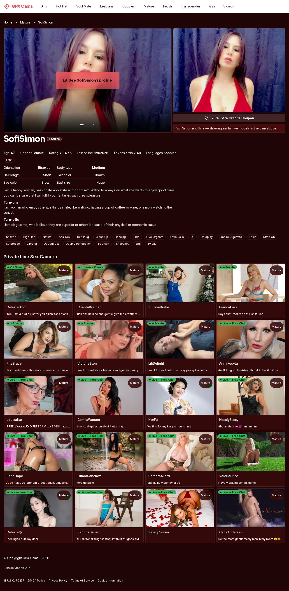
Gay (212, 6)
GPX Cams (19, 6)
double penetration (78, 243)
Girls (44, 6)
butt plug (83, 237)
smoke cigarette (230, 237)
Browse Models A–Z (17, 568)
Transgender (190, 6)
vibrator (32, 243)
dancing (120, 237)
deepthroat (51, 243)
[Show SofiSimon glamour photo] (93, 125)
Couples (128, 6)
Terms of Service (82, 580)
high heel (29, 237)
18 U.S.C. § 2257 (14, 580)
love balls (177, 237)
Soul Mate (83, 6)
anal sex (64, 237)
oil (192, 237)
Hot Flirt (61, 6)
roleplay (207, 237)
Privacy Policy (58, 580)
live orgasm (154, 237)
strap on (269, 237)
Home (8, 22)
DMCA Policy (36, 580)
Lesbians (106, 6)
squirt (252, 237)
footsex (103, 243)
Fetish (167, 6)
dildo (136, 237)
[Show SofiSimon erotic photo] (82, 125)
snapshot (122, 243)
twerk (151, 243)
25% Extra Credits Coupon (235, 119)
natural (47, 237)
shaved (11, 237)
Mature (149, 6)
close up (102, 237)
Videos (228, 6)
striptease (13, 243)
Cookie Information (110, 580)
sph (138, 243)
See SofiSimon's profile (94, 81)
